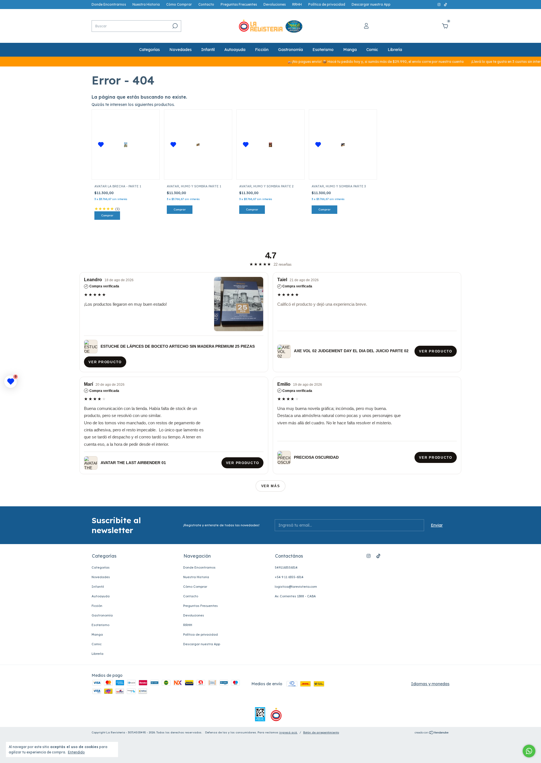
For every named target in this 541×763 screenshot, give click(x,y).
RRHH (297, 4)
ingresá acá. (288, 732)
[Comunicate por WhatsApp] (529, 751)
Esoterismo (323, 49)
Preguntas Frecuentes (239, 4)
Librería (395, 49)
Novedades (180, 49)
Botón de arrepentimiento (321, 732)
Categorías (149, 49)
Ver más (270, 486)
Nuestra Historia (146, 4)
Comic (372, 49)
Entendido (76, 752)
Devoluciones (274, 4)
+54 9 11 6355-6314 (289, 577)
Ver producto (105, 362)
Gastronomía (290, 49)
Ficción (262, 49)
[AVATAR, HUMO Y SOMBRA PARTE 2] (270, 144)
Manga (350, 49)
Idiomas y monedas (430, 683)
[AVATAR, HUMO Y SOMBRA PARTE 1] (198, 144)
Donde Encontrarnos (109, 4)
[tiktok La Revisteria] (445, 4)
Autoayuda (234, 49)
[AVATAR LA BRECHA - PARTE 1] (125, 144)
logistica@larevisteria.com (296, 587)
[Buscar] (174, 26)
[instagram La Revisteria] (439, 4)
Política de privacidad (326, 4)
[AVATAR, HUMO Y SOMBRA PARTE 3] (343, 144)
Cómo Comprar (179, 4)
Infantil (208, 49)
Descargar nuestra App (371, 4)
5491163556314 (286, 567)
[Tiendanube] (431, 733)
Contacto (206, 4)
